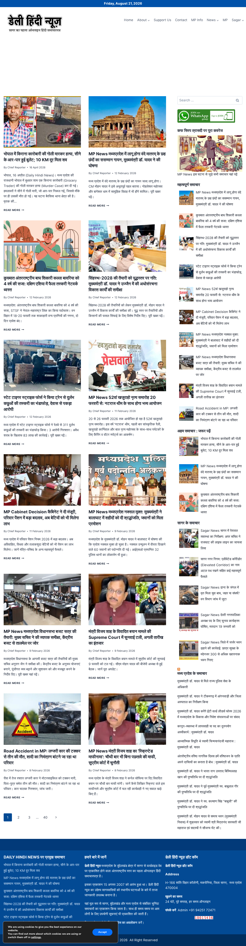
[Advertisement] (123, 63)
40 (45, 817)
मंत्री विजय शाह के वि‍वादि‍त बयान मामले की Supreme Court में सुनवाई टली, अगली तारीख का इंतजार (126, 637)
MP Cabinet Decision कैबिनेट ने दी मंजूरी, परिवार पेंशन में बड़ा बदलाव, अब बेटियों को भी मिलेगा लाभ (41, 517)
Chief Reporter (16, 167)
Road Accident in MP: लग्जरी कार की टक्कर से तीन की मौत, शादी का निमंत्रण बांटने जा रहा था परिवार (42, 756)
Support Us (162, 20)
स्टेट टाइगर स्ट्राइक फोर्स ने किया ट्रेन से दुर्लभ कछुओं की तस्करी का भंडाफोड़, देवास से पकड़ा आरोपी (39, 403)
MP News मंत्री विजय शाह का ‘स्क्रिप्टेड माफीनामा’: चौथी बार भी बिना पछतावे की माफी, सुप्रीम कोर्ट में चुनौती (122, 756)
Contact (181, 20)
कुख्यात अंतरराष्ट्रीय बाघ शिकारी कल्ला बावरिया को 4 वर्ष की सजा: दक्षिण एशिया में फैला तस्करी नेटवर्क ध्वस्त (41, 283)
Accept (102, 932)
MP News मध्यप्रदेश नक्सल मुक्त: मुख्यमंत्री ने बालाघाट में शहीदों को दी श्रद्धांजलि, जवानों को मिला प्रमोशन (126, 517)
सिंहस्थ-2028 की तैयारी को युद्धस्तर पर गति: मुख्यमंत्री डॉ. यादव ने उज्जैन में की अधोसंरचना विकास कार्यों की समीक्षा (123, 283)
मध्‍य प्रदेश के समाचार (192, 673)
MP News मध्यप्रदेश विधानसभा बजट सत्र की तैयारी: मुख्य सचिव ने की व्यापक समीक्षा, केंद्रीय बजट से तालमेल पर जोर (40, 637)
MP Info (197, 20)
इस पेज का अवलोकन (125, 923)
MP (225, 20)
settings (36, 937)
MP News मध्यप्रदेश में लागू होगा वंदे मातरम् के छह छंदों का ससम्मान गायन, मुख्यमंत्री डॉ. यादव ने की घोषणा (127, 159)
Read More (14, 210)
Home (128, 20)
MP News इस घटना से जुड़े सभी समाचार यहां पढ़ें (207, 174)
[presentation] (42, 122)
